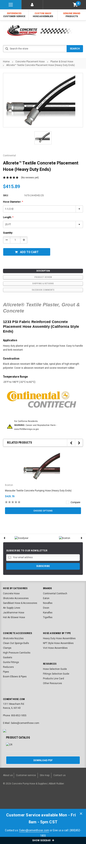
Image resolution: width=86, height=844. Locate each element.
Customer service (26, 775)
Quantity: (8, 232)
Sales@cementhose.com (34, 830)
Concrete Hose (11, 593)
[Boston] (64, 538)
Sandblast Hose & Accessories (20, 603)
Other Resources (52, 683)
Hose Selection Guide (55, 669)
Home (6, 61)
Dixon (46, 607)
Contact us (59, 775)
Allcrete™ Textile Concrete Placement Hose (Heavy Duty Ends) (40, 65)
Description (43, 271)
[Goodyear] (21, 538)
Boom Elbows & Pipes (15, 676)
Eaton (46, 598)
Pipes (6, 671)
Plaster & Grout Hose (61, 61)
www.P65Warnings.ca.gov (26, 429)
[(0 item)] (75, 4)
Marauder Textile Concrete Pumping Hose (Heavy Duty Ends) (38, 490)
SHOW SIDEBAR (41, 840)
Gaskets (7, 657)
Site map (44, 775)
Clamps (7, 648)
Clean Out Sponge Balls (16, 643)
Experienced (14, 15)
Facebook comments (43, 290)
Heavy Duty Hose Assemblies (59, 638)
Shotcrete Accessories (16, 598)
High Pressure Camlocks (16, 652)
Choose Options (43, 510)
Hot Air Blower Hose (14, 617)
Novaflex (47, 603)
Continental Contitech (55, 593)
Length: (8, 217)
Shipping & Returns (43, 283)
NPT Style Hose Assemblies (58, 643)
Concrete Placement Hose (30, 61)
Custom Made (43, 15)
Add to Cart (29, 252)
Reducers (8, 667)
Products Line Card (53, 678)
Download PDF (43, 760)
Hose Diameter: (13, 201)
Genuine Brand (71, 15)
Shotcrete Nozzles (13, 638)
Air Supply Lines (11, 607)
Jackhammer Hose (13, 612)
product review (43, 277)
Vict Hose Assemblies (55, 648)
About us (8, 775)
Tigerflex (47, 617)
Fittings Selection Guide (56, 673)
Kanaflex (47, 612)
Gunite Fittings (11, 662)
